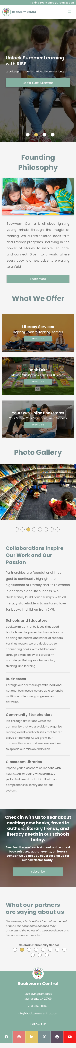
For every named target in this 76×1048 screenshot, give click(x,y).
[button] (17, 529)
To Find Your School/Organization (52, 2)
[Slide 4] (53, 135)
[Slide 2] (36, 135)
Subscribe (38, 872)
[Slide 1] (28, 135)
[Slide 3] (44, 135)
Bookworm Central (24, 12)
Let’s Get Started (38, 82)
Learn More (38, 279)
